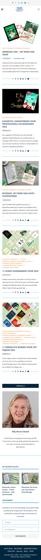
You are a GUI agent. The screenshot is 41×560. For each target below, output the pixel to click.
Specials (19, 551)
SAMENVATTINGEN (30, 548)
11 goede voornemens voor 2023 (20, 271)
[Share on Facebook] (15, 79)
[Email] (25, 3)
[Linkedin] (22, 3)
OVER (31, 551)
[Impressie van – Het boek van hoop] (20, 32)
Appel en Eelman (25, 557)
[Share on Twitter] (18, 79)
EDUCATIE (11, 551)
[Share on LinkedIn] (23, 79)
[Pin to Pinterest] (20, 79)
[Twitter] (15, 3)
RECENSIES (18, 548)
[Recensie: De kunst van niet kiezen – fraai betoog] (30, 478)
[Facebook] (12, 3)
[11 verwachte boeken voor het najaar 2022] (20, 315)
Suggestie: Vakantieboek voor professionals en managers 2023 (19, 124)
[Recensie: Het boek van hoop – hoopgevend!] (20, 173)
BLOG (26, 551)
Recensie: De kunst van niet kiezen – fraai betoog (29, 489)
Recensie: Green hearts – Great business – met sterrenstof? (9, 491)
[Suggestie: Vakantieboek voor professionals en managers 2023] (20, 101)
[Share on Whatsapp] (25, 79)
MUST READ (8, 548)
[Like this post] (13, 79)
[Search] (39, 9)
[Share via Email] (28, 79)
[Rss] (28, 3)
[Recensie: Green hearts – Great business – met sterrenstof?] (10, 478)
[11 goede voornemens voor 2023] (20, 242)
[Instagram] (18, 3)
